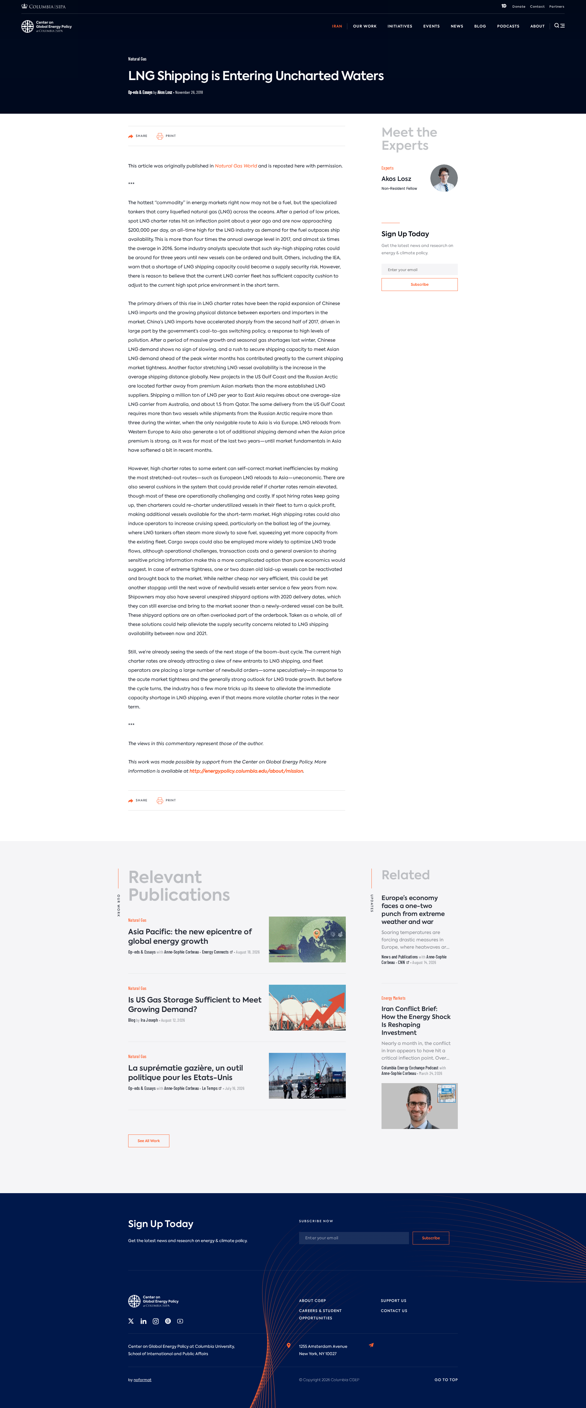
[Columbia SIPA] (43, 6)
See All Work (149, 1140)
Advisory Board (201, 33)
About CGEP (312, 1300)
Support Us (394, 1300)
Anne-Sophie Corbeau (181, 951)
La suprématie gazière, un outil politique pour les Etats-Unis (185, 1073)
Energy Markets (393, 998)
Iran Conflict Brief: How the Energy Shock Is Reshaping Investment (416, 1021)
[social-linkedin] (143, 1321)
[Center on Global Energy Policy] (46, 26)
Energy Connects (216, 951)
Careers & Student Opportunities (144, 33)
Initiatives (400, 26)
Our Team (93, 33)
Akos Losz (164, 92)
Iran (337, 26)
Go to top (446, 1379)
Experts (387, 168)
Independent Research (341, 33)
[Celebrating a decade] (504, 6)
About (537, 26)
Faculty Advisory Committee (254, 33)
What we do (61, 33)
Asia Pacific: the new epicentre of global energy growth (189, 936)
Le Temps (210, 1088)
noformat (142, 1379)
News (457, 26)
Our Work (365, 26)
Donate (519, 7)
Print (170, 136)
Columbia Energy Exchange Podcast (410, 1067)
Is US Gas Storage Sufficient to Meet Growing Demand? (195, 1004)
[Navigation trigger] (559, 25)
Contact (537, 7)
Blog (480, 26)
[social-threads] (168, 1321)
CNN (402, 962)
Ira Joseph (149, 1020)
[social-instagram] (156, 1321)
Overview (30, 33)
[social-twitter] (131, 1321)
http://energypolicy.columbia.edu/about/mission (246, 771)
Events (431, 26)
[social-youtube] (180, 1321)
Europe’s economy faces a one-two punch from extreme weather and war (413, 910)
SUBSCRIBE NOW (316, 1221)
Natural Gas (137, 58)
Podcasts (508, 26)
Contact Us (394, 1310)
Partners (557, 7)
